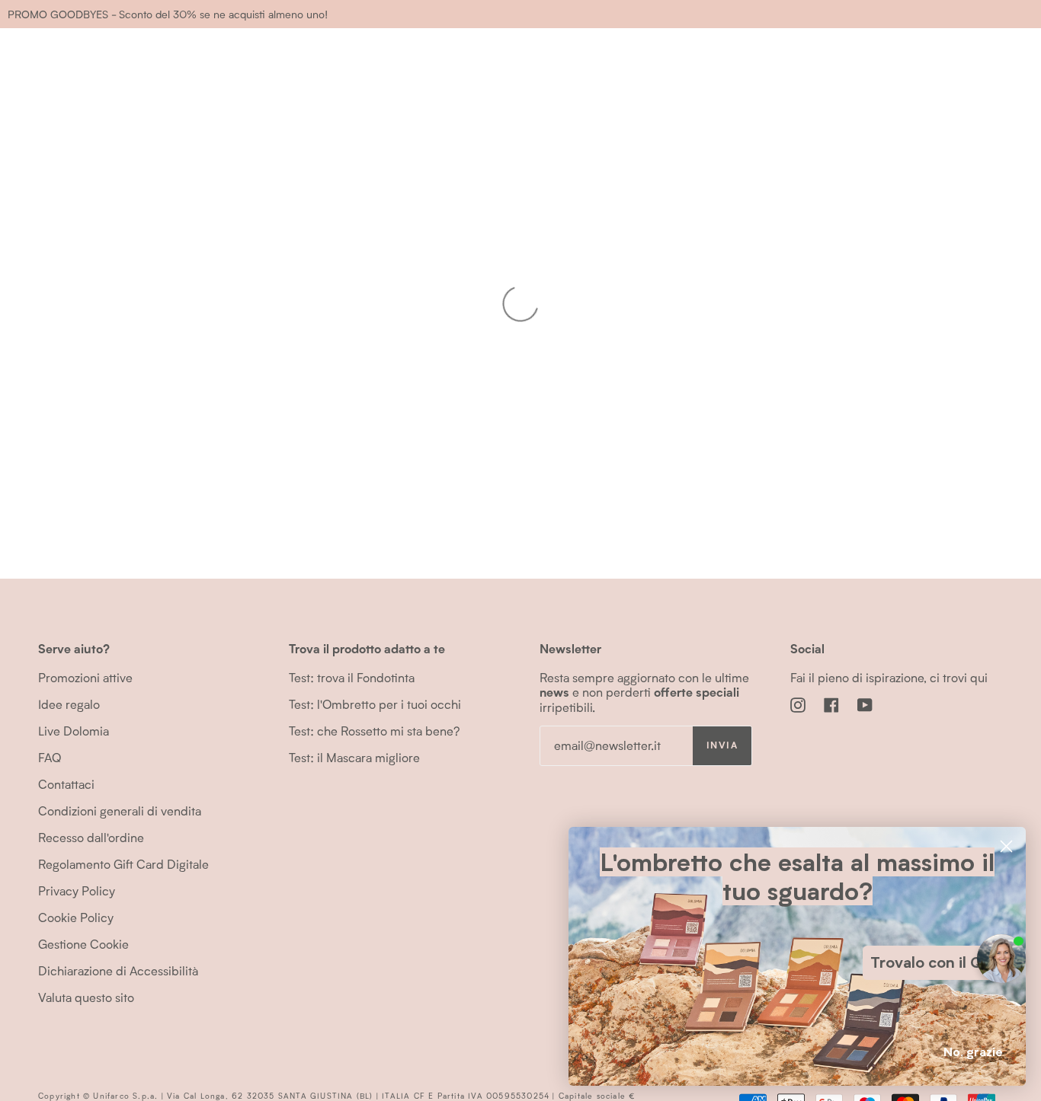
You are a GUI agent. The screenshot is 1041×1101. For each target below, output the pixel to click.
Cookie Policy (76, 917)
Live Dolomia (73, 730)
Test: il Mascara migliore (354, 757)
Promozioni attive (85, 677)
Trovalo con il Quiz (936, 962)
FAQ (49, 757)
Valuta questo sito (86, 997)
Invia (722, 745)
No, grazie (973, 1052)
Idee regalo (69, 704)
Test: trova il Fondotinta (352, 677)
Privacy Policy (76, 890)
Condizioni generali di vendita (119, 810)
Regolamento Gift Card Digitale (123, 864)
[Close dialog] (1006, 846)
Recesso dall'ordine (91, 837)
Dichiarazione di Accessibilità (118, 970)
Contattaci (66, 784)
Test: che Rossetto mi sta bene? (374, 730)
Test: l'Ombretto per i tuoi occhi (375, 704)
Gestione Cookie (83, 944)
